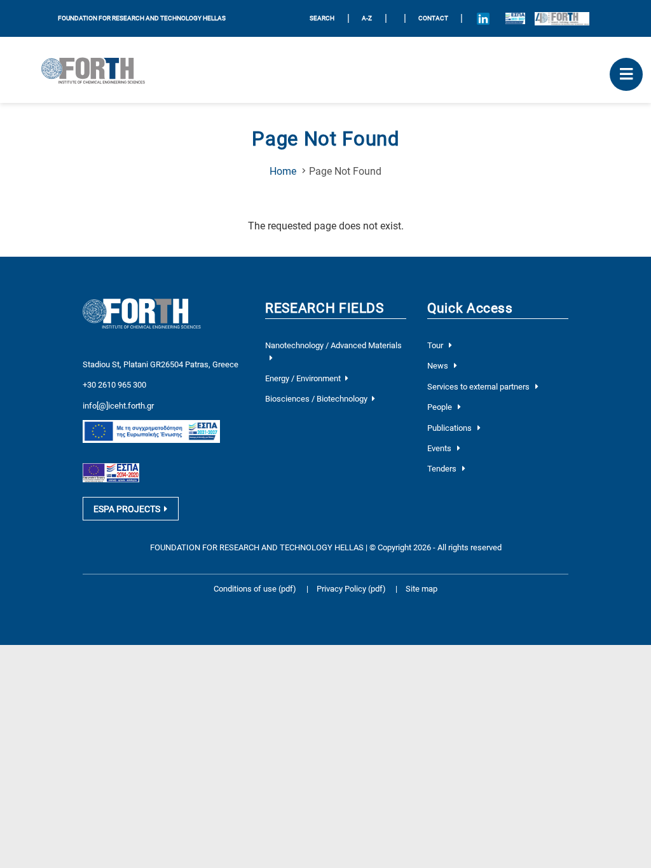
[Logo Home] (98, 70)
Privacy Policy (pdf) (352, 588)
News (438, 365)
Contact (433, 18)
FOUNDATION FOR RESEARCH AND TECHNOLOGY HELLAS (142, 18)
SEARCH (322, 18)
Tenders (442, 468)
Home (283, 171)
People (440, 407)
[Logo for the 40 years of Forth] (562, 18)
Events (440, 448)
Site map (421, 588)
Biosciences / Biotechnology (316, 398)
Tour (436, 345)
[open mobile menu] (626, 74)
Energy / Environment (303, 378)
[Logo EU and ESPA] (515, 18)
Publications (450, 428)
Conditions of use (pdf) (255, 588)
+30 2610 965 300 (114, 385)
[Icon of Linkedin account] (483, 18)
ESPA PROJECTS (126, 509)
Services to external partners (479, 386)
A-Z (367, 18)
